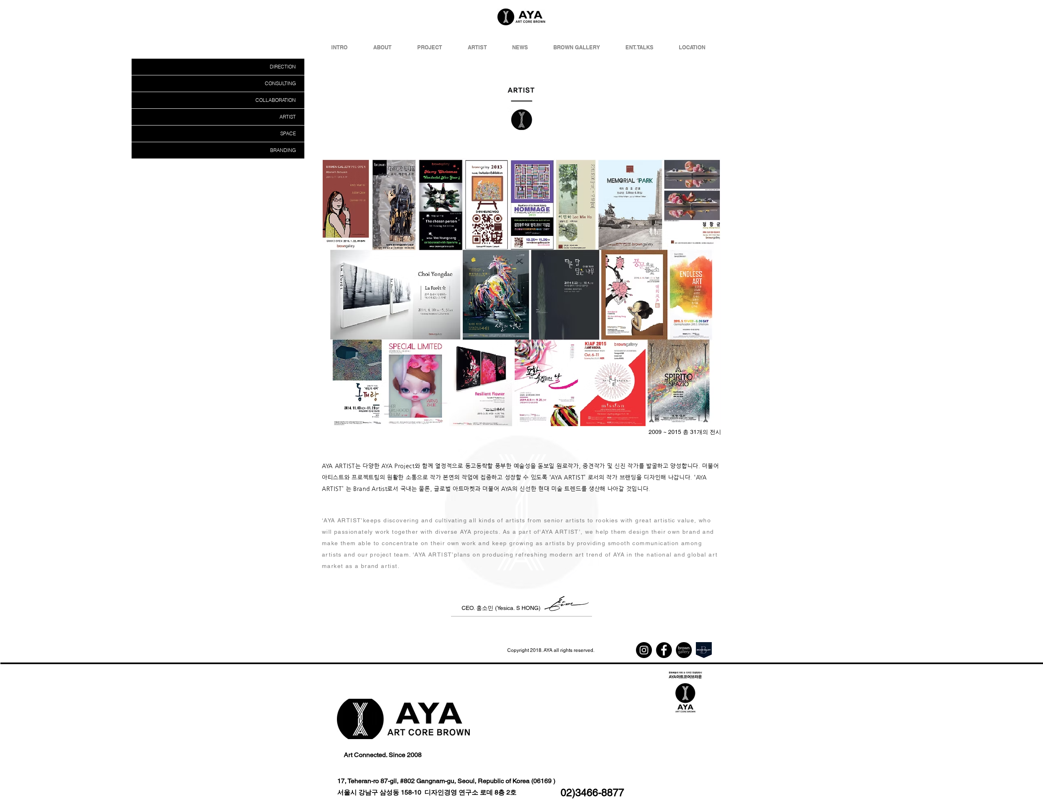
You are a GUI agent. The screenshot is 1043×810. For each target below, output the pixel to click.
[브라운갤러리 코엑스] (704, 650)
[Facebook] (664, 650)
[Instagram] (644, 650)
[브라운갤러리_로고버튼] (684, 650)
